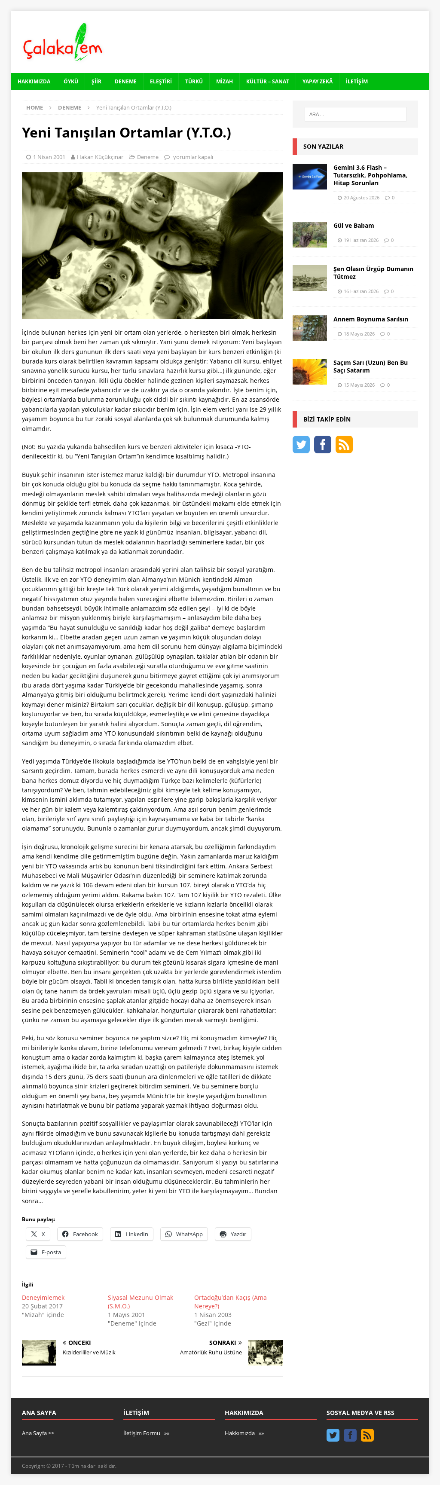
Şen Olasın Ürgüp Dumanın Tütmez (373, 273)
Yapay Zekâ (317, 81)
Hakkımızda (34, 81)
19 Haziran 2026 (361, 240)
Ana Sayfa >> (38, 1433)
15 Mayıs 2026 (359, 385)
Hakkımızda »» (244, 1433)
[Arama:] (355, 114)
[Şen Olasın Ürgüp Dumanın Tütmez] (310, 278)
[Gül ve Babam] (310, 235)
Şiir (96, 81)
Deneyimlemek (43, 1297)
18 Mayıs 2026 (359, 333)
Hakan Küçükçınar (100, 157)
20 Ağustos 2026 (361, 197)
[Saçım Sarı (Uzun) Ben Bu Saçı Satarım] (310, 372)
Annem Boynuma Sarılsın (370, 319)
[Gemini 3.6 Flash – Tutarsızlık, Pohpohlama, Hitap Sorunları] (310, 176)
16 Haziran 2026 (361, 291)
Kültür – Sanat (267, 81)
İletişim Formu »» (146, 1433)
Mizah (224, 81)
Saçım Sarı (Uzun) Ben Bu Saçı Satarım (370, 366)
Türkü (194, 81)
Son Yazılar (323, 146)
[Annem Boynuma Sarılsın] (310, 328)
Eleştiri (161, 81)
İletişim (357, 81)
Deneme (126, 81)
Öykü (71, 81)
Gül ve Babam (353, 225)
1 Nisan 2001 (49, 157)
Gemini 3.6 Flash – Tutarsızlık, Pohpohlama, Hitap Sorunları (370, 175)
